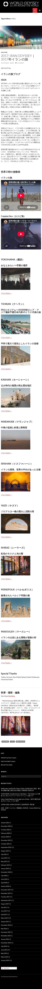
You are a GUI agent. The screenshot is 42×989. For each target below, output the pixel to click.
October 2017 (5, 897)
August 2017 (5, 904)
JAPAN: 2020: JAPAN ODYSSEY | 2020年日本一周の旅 (17, 804)
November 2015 (6, 935)
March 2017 (4, 918)
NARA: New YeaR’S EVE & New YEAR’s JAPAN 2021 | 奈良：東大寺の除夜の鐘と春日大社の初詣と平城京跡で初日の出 (21, 789)
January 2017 (5, 921)
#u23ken (12, 696)
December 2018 (6, 872)
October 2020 (5, 829)
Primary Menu (39, 10)
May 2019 (4, 861)
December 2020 (6, 826)
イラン (12, 741)
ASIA (2, 52)
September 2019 (6, 847)
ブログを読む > (6, 293)
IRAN (5, 52)
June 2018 (4, 879)
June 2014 (4, 950)
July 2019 (4, 854)
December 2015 (6, 932)
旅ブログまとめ (20, 741)
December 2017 (6, 890)
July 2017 (4, 907)
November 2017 (6, 893)
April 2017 (4, 914)
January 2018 (5, 886)
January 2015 (5, 939)
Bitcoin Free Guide (6, 765)
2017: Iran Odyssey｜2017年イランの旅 (18, 57)
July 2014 (4, 946)
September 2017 (6, 900)
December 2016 (6, 925)
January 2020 (5, 837)
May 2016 (4, 928)
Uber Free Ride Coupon (8, 761)
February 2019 (5, 865)
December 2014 (6, 943)
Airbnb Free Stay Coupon (8, 758)
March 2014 (4, 957)
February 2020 (5, 833)
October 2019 (5, 844)
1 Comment (20, 63)
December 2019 (6, 840)
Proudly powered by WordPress (9, 976)
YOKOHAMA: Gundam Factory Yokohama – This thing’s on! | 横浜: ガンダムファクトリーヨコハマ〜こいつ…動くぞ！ (20, 794)
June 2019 (4, 858)
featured (5, 741)
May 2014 (4, 953)
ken (13, 63)
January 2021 (5, 822)
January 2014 (5, 960)
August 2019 (5, 851)
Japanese (6, 968)
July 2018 (4, 875)
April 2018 (4, 882)
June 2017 (4, 911)
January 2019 (5, 868)
